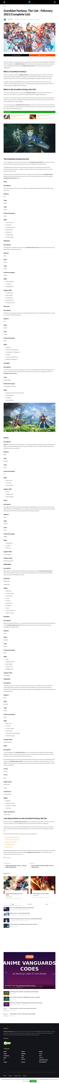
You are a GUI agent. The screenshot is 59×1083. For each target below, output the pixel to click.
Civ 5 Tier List (9, 847)
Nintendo (23, 1059)
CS (4, 1059)
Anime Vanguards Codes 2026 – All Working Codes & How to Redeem (20, 985)
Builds (5, 1051)
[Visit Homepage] (29, 2)
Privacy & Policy (17, 1075)
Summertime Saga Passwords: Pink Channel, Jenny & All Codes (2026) (26, 918)
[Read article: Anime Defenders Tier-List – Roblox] (32, 117)
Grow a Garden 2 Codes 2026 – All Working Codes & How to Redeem (25, 997)
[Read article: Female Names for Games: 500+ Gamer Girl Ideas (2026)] (6, 1015)
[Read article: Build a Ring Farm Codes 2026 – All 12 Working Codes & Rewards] (6, 993)
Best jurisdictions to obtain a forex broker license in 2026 (23, 1008)
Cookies (10, 1075)
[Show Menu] (4, 2)
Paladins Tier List (10, 844)
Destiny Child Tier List (11, 842)
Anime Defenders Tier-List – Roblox (41, 893)
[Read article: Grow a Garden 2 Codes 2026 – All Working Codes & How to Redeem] (6, 999)
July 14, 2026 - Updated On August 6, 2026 (19, 1004)
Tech (40, 1055)
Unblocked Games (43, 1060)
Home (5, 6)
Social (40, 1053)
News (22, 1057)
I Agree (33, 1081)
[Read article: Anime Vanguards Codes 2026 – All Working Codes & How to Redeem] (29, 970)
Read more (6, 1038)
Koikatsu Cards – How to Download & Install (20, 913)
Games (5, 1062)
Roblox (7, 891)
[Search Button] (54, 2)
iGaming (23, 1053)
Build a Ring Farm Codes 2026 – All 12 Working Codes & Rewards (24, 991)
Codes (5, 1053)
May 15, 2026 (13, 1015)
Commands (6, 1055)
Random (9, 857)
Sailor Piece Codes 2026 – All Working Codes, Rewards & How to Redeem (26, 1002)
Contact (24, 1075)
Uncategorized (43, 1062)
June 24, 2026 (13, 1010)
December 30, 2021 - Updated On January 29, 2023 (24, 19)
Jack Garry (10, 19)
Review (23, 1062)
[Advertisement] (29, 940)
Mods (22, 1055)
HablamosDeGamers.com (9, 1031)
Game (5, 1057)
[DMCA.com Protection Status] (7, 1043)
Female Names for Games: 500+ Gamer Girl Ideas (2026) (22, 1014)
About (5, 1075)
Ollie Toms (9, 896)
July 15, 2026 (13, 999)
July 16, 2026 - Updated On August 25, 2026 (14, 987)
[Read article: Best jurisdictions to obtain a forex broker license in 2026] (6, 1010)
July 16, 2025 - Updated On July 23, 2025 (19, 118)
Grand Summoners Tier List (12, 837)
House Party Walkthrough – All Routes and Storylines (22, 907)
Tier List (8, 6)
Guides (23, 1051)
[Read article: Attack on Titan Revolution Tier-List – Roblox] (7, 117)
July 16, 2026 (13, 993)
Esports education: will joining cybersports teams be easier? (24, 924)
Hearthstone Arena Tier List (13, 839)
